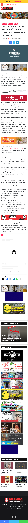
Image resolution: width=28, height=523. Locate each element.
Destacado (10, 23)
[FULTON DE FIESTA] (7, 479)
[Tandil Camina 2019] (21, 479)
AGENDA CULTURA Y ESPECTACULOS (14, 506)
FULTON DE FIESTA (5, 484)
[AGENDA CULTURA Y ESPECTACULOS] (7, 8)
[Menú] (26, 8)
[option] (14, 334)
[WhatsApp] (23, 521)
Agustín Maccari (17, 508)
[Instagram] (15, 517)
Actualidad (4, 23)
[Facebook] (10, 42)
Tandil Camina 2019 (20, 484)
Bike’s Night (18, 471)
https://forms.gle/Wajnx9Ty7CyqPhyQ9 (13, 148)
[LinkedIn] (17, 42)
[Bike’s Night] (21, 465)
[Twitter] (14, 42)
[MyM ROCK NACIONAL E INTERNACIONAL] (7, 465)
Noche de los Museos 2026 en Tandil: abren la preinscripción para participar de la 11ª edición (13, 338)
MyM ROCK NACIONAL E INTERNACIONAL (7, 471)
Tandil (15, 23)
